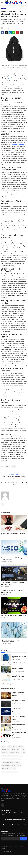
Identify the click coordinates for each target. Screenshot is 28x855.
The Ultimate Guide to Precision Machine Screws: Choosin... (12, 591)
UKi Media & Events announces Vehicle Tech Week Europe (19, 710)
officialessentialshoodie (18, 144)
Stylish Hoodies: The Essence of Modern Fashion (14, 477)
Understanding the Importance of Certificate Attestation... (13, 534)
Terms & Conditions (6, 851)
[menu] (2, 2)
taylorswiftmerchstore (13, 79)
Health (9, 746)
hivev (2, 586)
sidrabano (3, 561)
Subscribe (23, 839)
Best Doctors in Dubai (16, 759)
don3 (13, 659)
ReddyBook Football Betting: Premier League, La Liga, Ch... (14, 616)
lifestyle (15, 746)
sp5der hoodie (18, 756)
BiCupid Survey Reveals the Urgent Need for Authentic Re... (19, 734)
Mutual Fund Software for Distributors (10, 762)
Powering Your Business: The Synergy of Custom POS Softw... (12, 558)
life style (19, 765)
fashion (7, 466)
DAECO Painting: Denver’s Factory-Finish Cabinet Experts (18, 718)
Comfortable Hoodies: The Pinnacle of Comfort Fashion (14, 483)
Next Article (13, 481)
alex (1, 619)
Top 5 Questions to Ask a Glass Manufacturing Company (10, 640)
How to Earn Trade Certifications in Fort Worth (13, 662)
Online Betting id (5, 749)
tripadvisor (14, 671)
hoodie (17, 752)
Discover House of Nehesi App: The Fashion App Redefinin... (18, 694)
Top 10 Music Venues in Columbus (10, 683)
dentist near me (5, 759)
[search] (26, 2)
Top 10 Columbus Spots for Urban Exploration (14, 824)
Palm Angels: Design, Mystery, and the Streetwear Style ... (19, 656)
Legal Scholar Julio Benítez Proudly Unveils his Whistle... (19, 701)
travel (23, 749)
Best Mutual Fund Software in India (9, 772)
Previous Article (15, 474)
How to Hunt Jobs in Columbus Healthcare (13, 819)
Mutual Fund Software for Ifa (8, 765)
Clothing (13, 466)
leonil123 (13, 679)
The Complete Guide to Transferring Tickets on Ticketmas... (18, 676)
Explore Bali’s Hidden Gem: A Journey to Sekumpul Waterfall (19, 668)
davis (2, 536)
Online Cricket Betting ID (7, 756)
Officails (3, 501)
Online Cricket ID (15, 749)
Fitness (23, 752)
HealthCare (4, 752)
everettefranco (4, 594)
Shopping (11, 752)
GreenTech (3, 643)
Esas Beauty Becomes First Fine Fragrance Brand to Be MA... (18, 726)
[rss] (2, 805)
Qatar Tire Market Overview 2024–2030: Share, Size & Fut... (12, 583)
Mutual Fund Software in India (8, 768)
